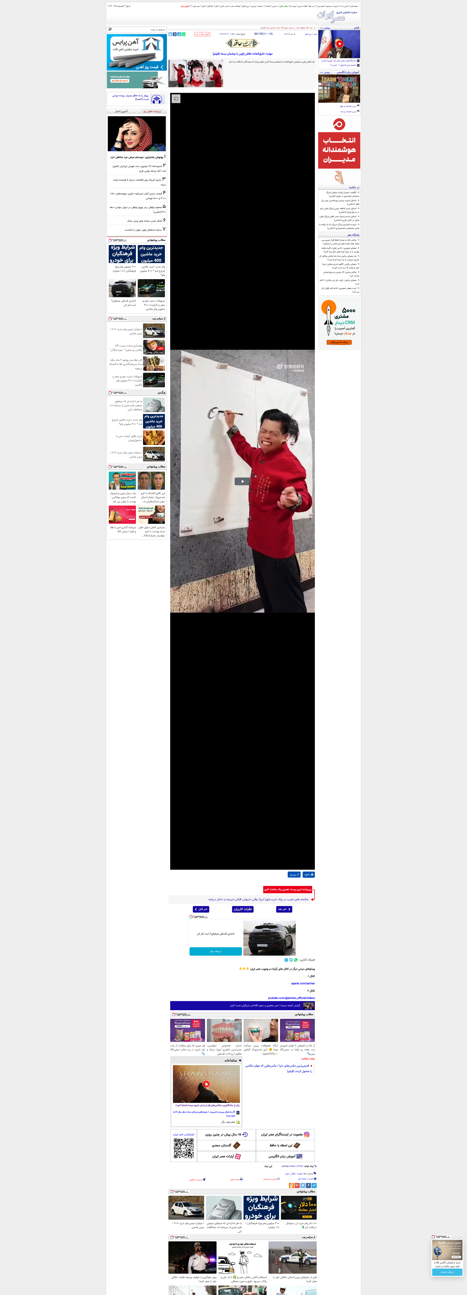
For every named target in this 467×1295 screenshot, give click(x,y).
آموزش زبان (185, 6)
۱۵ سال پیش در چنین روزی (223, 1134)
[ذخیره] (261, 34)
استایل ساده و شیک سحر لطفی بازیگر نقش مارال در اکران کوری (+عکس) (339, 218)
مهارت (299, 1173)
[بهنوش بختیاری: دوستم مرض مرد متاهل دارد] (137, 133)
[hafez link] (242, 43)
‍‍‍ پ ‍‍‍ (268, 33)
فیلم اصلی (309, 883)
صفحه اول (354, 6)
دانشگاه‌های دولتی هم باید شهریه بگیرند (339, 61)
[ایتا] (291, 1185)
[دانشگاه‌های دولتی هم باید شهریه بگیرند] (339, 44)
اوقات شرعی (302, 6)
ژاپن (287, 1173)
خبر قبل (202, 909)
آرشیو (336, 6)
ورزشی (253, 6)
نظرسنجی (321, 6)
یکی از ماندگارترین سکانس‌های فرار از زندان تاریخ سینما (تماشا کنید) (208, 1105)
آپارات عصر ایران (223, 1156)
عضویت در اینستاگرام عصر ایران (282, 1134)
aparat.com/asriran (303, 984)
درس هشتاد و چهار (348, 106)
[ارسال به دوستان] (258, 33)
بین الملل (245, 6)
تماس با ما (344, 6)
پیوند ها (293, 6)
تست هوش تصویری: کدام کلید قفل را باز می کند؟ (340, 290)
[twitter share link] (170, 34)
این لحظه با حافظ (281, 1145)
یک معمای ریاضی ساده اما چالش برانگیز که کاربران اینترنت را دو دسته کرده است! (339, 258)
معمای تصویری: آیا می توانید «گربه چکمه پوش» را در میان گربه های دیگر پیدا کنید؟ (340, 249)
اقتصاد (267, 6)
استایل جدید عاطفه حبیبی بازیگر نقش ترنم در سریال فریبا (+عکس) (339, 210)
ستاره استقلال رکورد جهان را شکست (143, 230)
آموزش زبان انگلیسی (282, 1156)
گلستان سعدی (221, 1145)
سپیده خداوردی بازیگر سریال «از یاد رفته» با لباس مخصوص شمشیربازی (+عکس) (339, 226)
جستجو (329, 6)
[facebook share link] (175, 34)
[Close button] (461, 1237)
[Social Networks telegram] (286, 960)
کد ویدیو (294, 874)
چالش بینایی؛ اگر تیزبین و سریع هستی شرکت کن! (341, 274)
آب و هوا (312, 6)
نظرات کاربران (243, 909)
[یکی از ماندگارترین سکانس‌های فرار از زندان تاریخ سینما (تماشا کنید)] (206, 1084)
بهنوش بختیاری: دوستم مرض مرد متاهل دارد (136, 157)
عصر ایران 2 (196, 6)
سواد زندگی (284, 6)
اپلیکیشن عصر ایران (183, 1134)
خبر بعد (282, 909)
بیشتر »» (325, 27)
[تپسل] (191, 917)
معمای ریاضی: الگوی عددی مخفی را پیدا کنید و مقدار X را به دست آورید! (340, 266)
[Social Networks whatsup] (296, 960)
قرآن (216, 6)
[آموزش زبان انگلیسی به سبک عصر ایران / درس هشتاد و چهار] (339, 89)
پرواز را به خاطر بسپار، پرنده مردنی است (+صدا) (130, 97)
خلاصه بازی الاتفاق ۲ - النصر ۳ (343, 65)
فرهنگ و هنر (235, 6)
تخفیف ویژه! (447, 1272)
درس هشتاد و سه (349, 111)
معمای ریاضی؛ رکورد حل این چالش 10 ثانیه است (339, 282)
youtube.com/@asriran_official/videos (291, 998)
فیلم (203, 6)
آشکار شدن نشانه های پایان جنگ (144, 221)
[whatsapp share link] (183, 34)
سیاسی (274, 6)
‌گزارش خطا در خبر (202, 34)
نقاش (293, 1173)
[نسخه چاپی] (255, 33)
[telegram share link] (179, 34)
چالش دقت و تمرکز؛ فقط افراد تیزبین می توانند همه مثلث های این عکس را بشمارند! (340, 241)
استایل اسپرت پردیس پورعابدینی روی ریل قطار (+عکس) (340, 202)
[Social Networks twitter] (291, 960)
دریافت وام (215, 951)
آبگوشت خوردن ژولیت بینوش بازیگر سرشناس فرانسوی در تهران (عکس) (342, 194)
